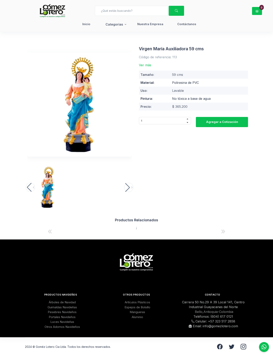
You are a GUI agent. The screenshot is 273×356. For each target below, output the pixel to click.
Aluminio (137, 317)
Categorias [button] (114, 24)
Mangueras (137, 312)
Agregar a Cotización (222, 122)
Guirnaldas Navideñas (62, 307)
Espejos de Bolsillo (137, 307)
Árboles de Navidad (62, 302)
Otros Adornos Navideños (62, 327)
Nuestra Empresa (150, 24)
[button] (30, 187)
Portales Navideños (62, 317)
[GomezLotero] (52, 10)
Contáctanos (186, 24)
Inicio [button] (86, 24)
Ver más (145, 65)
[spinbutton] (161, 120)
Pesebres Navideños (62, 312)
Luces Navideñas (62, 322)
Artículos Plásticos (137, 302)
